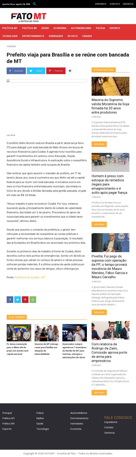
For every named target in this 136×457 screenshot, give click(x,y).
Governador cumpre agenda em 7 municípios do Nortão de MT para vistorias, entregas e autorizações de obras (74, 351)
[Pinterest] (25, 299)
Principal (7, 412)
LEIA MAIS (99, 144)
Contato (108, 427)
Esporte (7, 428)
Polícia (39, 412)
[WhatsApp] (33, 299)
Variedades (76, 423)
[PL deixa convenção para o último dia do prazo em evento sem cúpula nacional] (19, 332)
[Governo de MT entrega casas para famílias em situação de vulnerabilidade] (46, 332)
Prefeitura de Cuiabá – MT (30, 277)
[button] (34, 4)
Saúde (39, 423)
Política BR (8, 423)
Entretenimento (79, 418)
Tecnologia (42, 428)
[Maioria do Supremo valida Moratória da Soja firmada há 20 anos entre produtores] (110, 86)
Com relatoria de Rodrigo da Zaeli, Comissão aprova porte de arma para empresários (109, 352)
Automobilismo (78, 412)
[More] (70, 70)
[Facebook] (10, 299)
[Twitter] (17, 299)
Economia (75, 428)
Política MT (8, 418)
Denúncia (109, 432)
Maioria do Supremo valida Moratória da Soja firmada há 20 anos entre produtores (110, 106)
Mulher (40, 418)
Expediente (110, 422)
